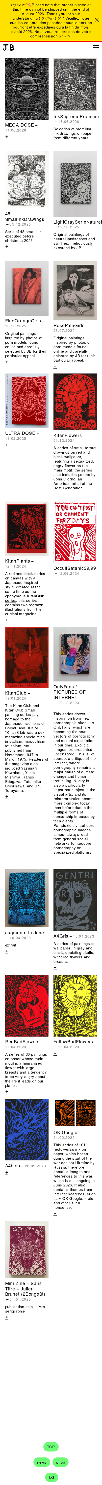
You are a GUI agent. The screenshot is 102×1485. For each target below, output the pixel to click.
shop (60, 1462)
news (42, 1462)
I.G (51, 1477)
